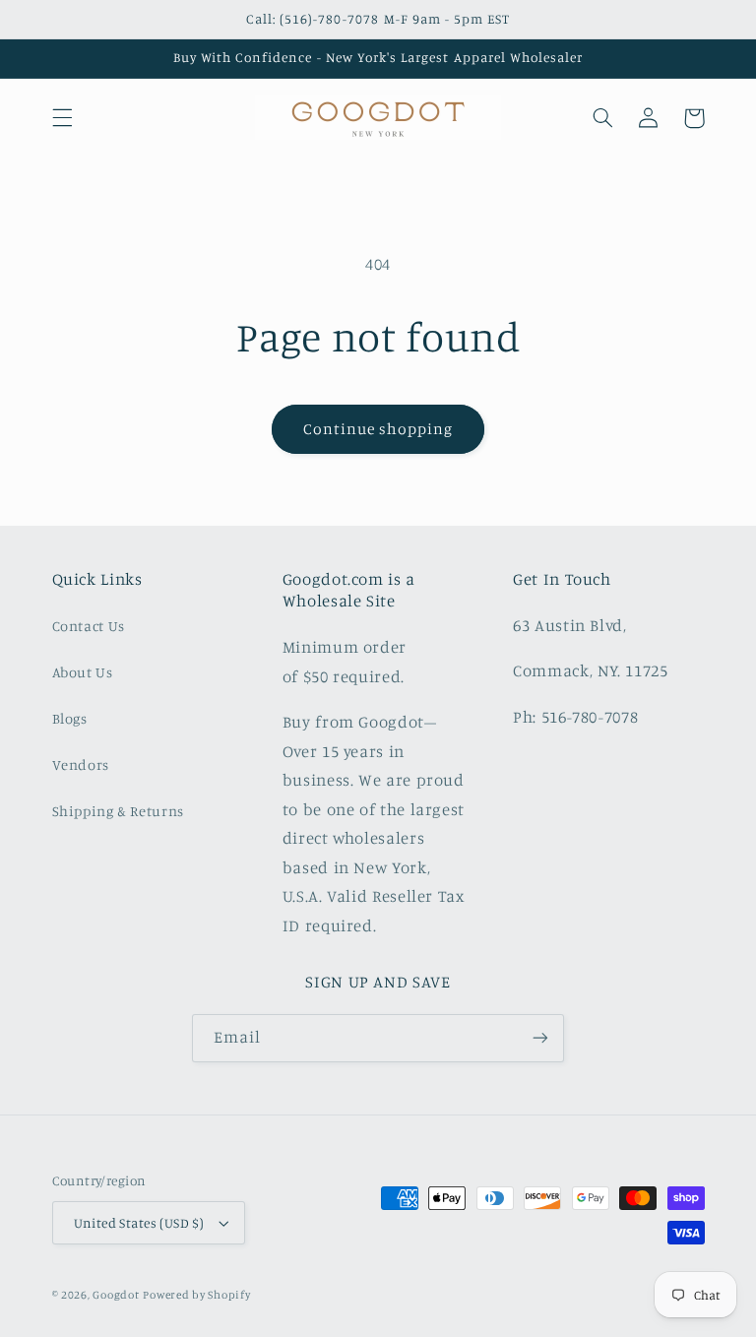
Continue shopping (378, 428)
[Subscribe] (540, 1038)
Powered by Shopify (196, 1295)
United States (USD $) (139, 1223)
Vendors (80, 764)
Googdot (116, 1295)
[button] (62, 118)
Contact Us (88, 625)
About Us (82, 672)
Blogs (70, 718)
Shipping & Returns (118, 810)
